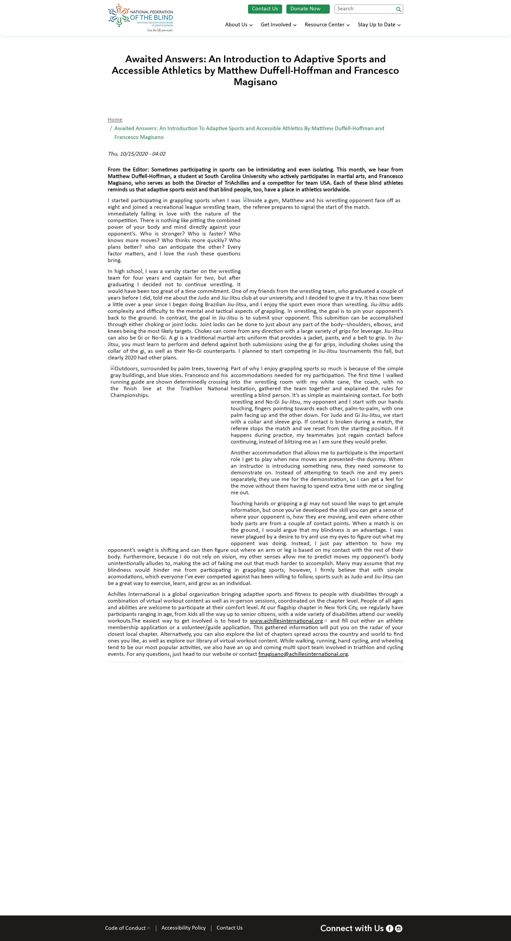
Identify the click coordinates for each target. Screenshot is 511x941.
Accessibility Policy (184, 928)
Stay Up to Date (376, 25)
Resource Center (325, 25)
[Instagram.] (398, 928)
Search (399, 9)
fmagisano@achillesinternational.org (303, 654)
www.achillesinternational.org (286, 621)
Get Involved (276, 25)
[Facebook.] (389, 928)
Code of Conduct (125, 928)
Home (115, 120)
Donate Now (305, 9)
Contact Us (265, 9)
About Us (236, 25)
